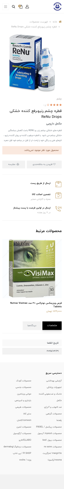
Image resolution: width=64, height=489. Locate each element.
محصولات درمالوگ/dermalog (17, 446)
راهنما (59, 420)
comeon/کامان (24, 420)
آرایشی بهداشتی (54, 380)
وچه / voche (25, 459)
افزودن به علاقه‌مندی (43, 164)
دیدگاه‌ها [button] (31, 325)
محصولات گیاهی (54, 413)
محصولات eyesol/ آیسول (50, 433)
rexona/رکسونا (55, 459)
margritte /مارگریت (52, 453)
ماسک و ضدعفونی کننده (50, 394)
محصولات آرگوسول (22, 433)
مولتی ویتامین (24, 394)
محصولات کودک (23, 380)
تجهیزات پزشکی (54, 387)
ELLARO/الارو (25, 440)
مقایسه (12, 164)
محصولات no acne (53, 446)
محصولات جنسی (23, 387)
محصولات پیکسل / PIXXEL (49, 426)
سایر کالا (27, 413)
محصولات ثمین (23, 426)
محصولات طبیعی (23, 407)
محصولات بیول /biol (52, 440)
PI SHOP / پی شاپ (22, 453)
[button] (27, 7)
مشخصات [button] (52, 325)
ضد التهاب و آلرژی (53, 407)
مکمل (59, 400)
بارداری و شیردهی (23, 400)
